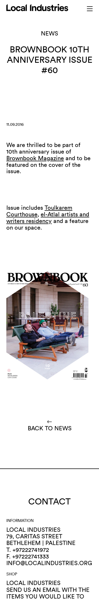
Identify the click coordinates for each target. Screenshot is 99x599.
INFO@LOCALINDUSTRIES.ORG (49, 563)
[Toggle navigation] (90, 8)
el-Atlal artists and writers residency (47, 217)
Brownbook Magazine (35, 158)
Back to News (50, 425)
